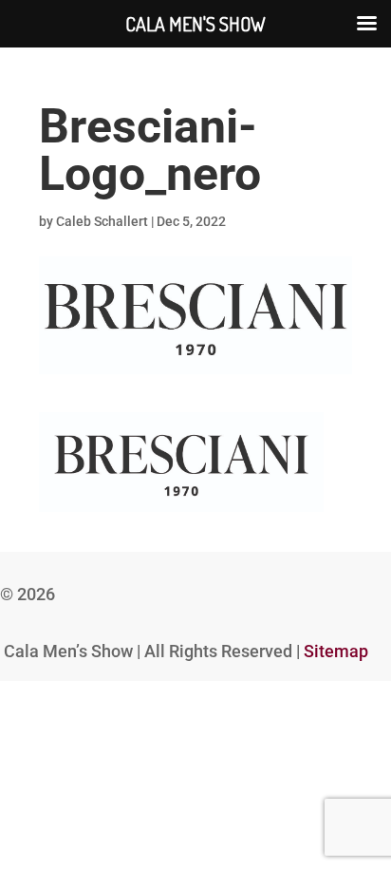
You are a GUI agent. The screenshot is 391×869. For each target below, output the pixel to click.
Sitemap (336, 651)
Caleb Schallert (102, 221)
